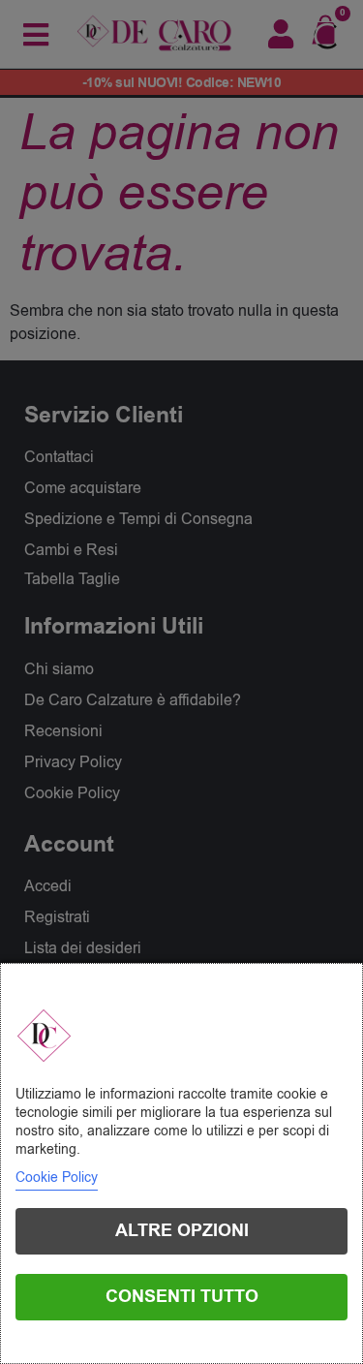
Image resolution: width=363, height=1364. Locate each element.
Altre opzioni (182, 1231)
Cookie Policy (56, 1177)
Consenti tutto (182, 1297)
